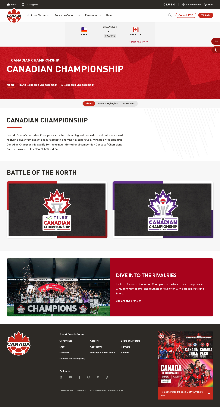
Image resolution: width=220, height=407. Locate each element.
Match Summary (137, 41)
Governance (65, 340)
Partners (125, 346)
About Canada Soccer (72, 334)
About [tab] (89, 103)
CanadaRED (185, 15)
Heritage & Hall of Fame (102, 352)
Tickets (205, 15)
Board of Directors (130, 340)
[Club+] (169, 4)
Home (10, 84)
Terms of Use (66, 390)
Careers (94, 340)
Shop (210, 4)
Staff (62, 346)
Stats (13, 4)
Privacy (81, 390)
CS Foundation (193, 4)
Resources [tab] (129, 103)
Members (64, 352)
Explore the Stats (127, 301)
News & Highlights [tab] (108, 103)
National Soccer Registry (72, 358)
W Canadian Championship (77, 84)
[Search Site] (170, 15)
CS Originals (31, 4)
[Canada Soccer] (14, 16)
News (109, 15)
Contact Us (96, 346)
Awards (125, 352)
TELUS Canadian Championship (37, 84)
